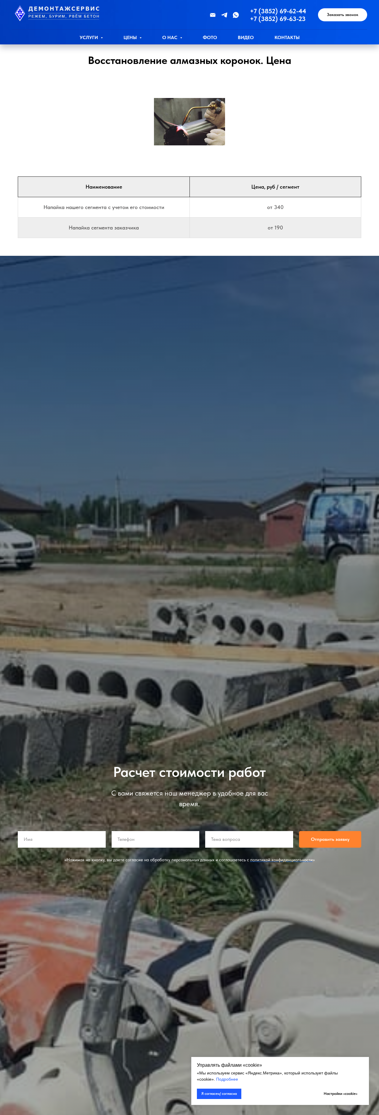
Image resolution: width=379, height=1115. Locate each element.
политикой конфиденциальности (281, 859)
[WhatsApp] (236, 15)
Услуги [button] (89, 37)
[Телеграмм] (224, 15)
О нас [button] (170, 37)
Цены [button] (130, 37)
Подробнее (227, 1079)
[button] (342, 15)
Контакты (287, 37)
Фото (210, 37)
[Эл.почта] (212, 15)
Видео (246, 37)
